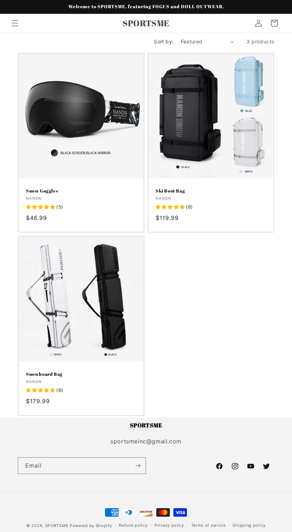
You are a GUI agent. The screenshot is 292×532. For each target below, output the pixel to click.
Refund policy (133, 525)
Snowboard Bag (44, 374)
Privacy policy (169, 525)
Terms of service (208, 525)
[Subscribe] (138, 465)
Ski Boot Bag (170, 191)
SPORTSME (57, 525)
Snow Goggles (42, 191)
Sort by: (163, 41)
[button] (15, 23)
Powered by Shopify (91, 525)
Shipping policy (249, 525)
